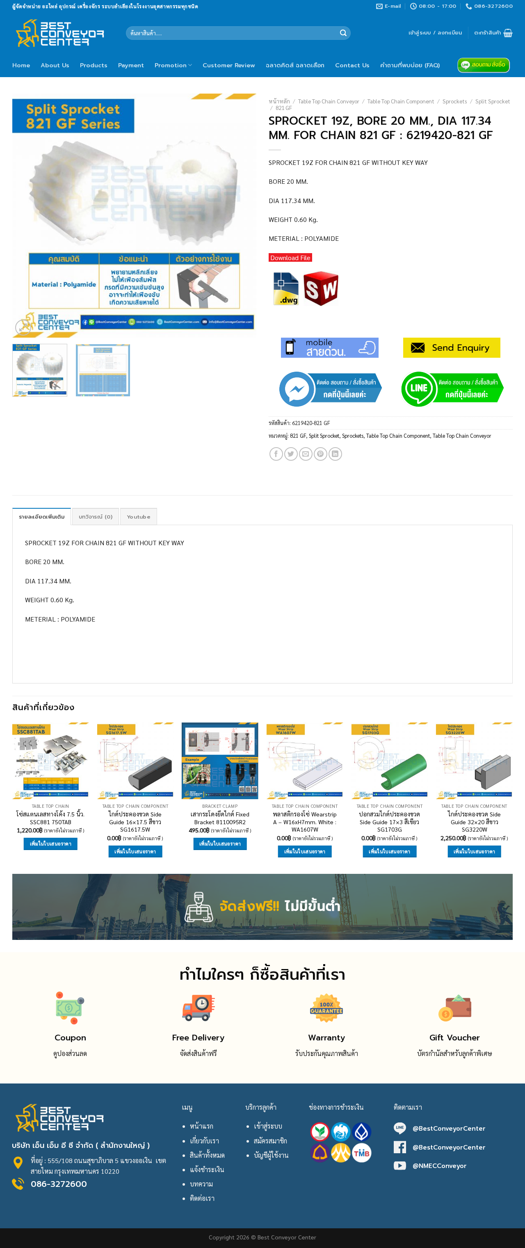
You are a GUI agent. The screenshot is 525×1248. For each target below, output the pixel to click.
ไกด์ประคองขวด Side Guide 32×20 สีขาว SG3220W (474, 821)
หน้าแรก (201, 1126)
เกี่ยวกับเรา (204, 1140)
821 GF (284, 107)
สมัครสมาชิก (270, 1140)
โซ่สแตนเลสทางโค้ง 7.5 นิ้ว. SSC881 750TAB (50, 817)
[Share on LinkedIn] (335, 454)
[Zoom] (23, 328)
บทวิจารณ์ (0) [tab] (95, 517)
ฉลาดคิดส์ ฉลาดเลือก (295, 65)
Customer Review (229, 65)
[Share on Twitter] (291, 454)
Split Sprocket (492, 101)
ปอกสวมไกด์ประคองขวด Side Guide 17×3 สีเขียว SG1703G (389, 821)
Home (21, 65)
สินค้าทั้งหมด (207, 1155)
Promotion (171, 65)
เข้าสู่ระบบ (268, 1126)
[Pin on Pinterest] (320, 454)
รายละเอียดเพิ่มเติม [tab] (41, 517)
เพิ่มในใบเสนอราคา (50, 844)
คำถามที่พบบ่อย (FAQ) (410, 65)
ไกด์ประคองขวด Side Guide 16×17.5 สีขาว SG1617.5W (135, 821)
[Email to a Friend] (306, 454)
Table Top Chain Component (401, 101)
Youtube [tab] (139, 517)
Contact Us (352, 65)
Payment (131, 65)
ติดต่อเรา (202, 1198)
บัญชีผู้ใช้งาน (271, 1155)
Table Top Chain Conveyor (328, 101)
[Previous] (27, 215)
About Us (55, 65)
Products (93, 65)
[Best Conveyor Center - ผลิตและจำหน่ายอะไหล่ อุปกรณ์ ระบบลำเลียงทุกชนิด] (63, 32)
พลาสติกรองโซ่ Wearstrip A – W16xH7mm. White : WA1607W (305, 821)
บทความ (201, 1183)
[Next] (241, 215)
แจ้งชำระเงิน (207, 1169)
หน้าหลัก (279, 101)
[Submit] (343, 33)
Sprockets (455, 101)
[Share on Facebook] (276, 454)
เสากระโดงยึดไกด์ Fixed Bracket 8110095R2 (220, 817)
